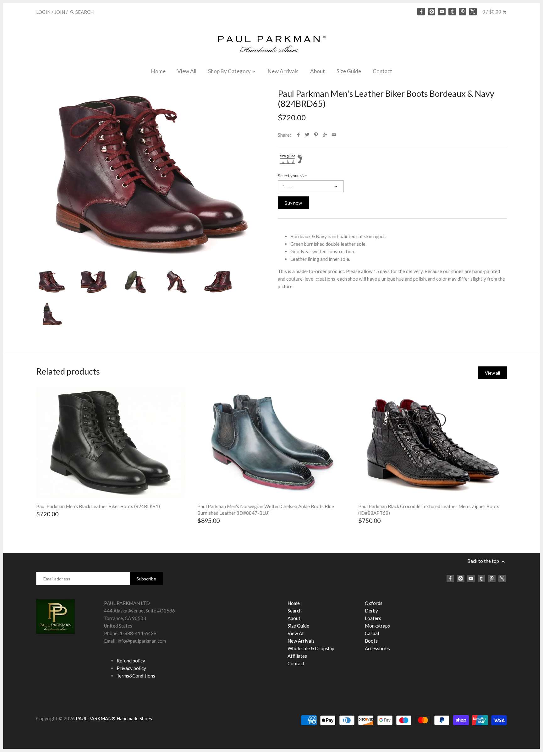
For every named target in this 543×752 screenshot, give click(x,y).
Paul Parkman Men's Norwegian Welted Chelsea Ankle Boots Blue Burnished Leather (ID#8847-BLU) (265, 509)
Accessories (377, 648)
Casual (372, 633)
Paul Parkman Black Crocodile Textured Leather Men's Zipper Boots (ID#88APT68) (428, 509)
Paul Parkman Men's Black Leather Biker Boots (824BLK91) (98, 506)
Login (43, 12)
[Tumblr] (452, 11)
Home (158, 71)
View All (186, 71)
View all (492, 373)
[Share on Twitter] (307, 135)
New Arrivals (283, 71)
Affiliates (297, 656)
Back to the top (483, 561)
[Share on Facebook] (298, 135)
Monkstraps (377, 625)
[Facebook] (421, 11)
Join (59, 12)
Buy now (293, 203)
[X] (473, 11)
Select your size (292, 175)
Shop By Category (230, 71)
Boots (371, 641)
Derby (371, 610)
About (317, 71)
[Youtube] (442, 11)
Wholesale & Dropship (311, 648)
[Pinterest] (462, 11)
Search (295, 610)
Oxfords (373, 603)
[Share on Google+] (325, 135)
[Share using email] (334, 135)
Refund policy (131, 660)
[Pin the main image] (316, 135)
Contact (382, 71)
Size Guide (349, 71)
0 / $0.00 (492, 11)
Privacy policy (131, 668)
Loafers (373, 618)
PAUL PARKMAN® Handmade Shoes (114, 718)
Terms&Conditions (136, 675)
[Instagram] (431, 11)
